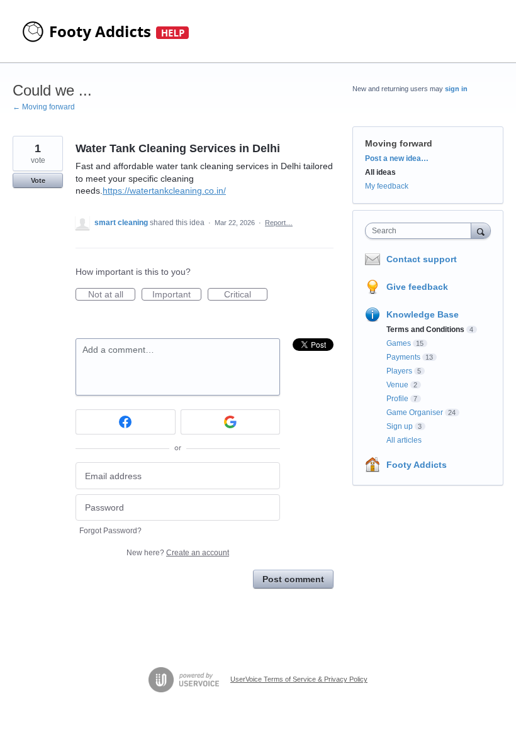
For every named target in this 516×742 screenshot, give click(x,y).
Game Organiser (414, 412)
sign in (456, 88)
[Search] (481, 230)
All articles (404, 440)
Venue (397, 384)
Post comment (293, 579)
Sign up (399, 426)
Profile (397, 398)
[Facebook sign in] (126, 422)
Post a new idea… (397, 158)
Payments (403, 357)
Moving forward (398, 143)
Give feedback (417, 287)
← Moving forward (44, 106)
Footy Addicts (416, 465)
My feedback (386, 186)
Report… (279, 222)
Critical (245, 295)
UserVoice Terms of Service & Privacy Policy (298, 679)
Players (399, 371)
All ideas (380, 172)
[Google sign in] (231, 422)
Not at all (111, 295)
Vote (38, 180)
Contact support (421, 259)
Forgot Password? (110, 530)
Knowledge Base (422, 314)
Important (176, 295)
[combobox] (421, 230)
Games (398, 343)
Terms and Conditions (425, 329)
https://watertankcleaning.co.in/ (164, 191)
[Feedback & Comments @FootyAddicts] (107, 31)
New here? (177, 552)
